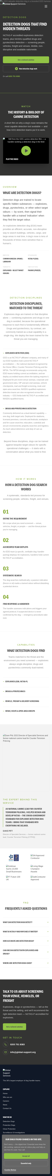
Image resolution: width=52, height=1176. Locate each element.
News (5, 1105)
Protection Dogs (9, 1125)
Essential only (26, 1163)
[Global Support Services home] (14, 6)
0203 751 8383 (14, 76)
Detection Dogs (9, 1121)
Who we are (7, 1097)
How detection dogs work (28, 68)
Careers (6, 1101)
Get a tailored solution (26, 60)
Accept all (26, 1156)
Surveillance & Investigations (14, 1132)
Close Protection (9, 1129)
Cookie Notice (10, 1170)
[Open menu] (46, 6)
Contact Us (7, 1108)
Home (5, 1093)
